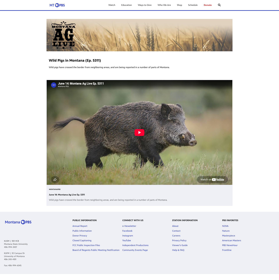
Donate (208, 5)
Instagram (127, 235)
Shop (179, 5)
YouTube (126, 240)
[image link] (139, 35)
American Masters (231, 240)
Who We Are (164, 5)
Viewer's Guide (180, 245)
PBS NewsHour (230, 245)
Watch (111, 5)
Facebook (127, 230)
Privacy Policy (179, 240)
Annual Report (80, 226)
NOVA (225, 226)
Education (126, 5)
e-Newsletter (129, 226)
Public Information (82, 230)
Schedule (193, 5)
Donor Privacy (80, 235)
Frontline (226, 250)
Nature (226, 230)
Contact (176, 230)
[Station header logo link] (59, 5)
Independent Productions (135, 245)
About (175, 226)
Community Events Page (135, 250)
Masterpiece (228, 235)
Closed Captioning (82, 240)
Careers (176, 235)
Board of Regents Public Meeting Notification (96, 250)
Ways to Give (145, 5)
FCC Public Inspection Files (86, 245)
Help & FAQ (178, 250)
